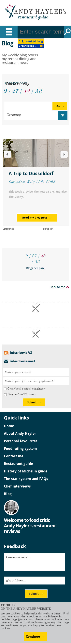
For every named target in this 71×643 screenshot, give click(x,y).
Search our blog (17, 83)
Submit (32, 402)
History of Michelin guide (25, 471)
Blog (8, 494)
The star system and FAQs (26, 479)
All (37, 261)
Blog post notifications (21, 394)
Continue (33, 636)
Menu (9, 32)
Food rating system (20, 449)
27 (34, 255)
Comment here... (18, 557)
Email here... (16, 580)
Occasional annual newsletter (26, 388)
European (48, 229)
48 (43, 255)
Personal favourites (20, 441)
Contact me (13, 456)
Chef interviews (17, 486)
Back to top (57, 287)
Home (9, 426)
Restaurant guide (18, 464)
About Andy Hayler (20, 434)
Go (67, 32)
